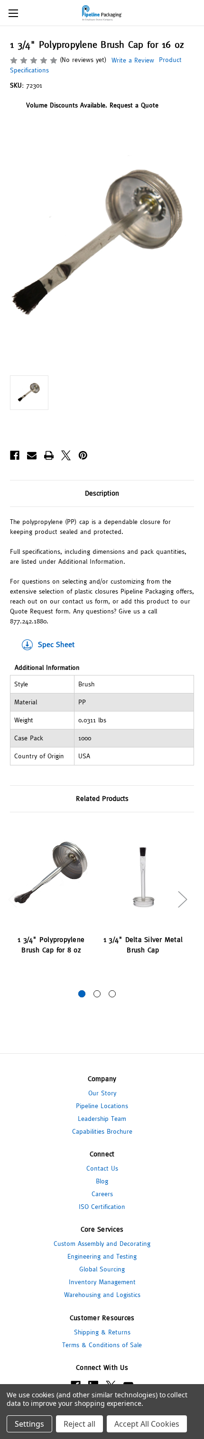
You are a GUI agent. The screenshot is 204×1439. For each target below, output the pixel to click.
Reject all (79, 1424)
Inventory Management (102, 1282)
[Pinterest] (83, 455)
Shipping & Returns (102, 1332)
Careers (102, 1194)
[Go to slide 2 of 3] (97, 993)
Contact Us (102, 1168)
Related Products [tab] (102, 798)
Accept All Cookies (146, 1424)
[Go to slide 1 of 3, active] (81, 993)
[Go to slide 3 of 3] (112, 993)
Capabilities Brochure (102, 1131)
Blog (102, 1181)
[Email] (32, 455)
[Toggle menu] (13, 13)
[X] (66, 455)
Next (182, 898)
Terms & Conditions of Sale (102, 1345)
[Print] (49, 455)
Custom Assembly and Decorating (102, 1243)
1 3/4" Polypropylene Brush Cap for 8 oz (51, 944)
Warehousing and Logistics (102, 1294)
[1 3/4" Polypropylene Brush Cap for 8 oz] (51, 876)
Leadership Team (102, 1118)
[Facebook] (14, 455)
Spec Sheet (56, 644)
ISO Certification (102, 1206)
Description (102, 493)
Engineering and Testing (102, 1256)
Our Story (102, 1093)
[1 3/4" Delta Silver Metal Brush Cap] (143, 876)
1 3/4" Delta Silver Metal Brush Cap (143, 944)
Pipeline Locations (102, 1106)
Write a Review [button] (132, 60)
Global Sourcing (102, 1269)
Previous (12, 898)
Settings (29, 1424)
